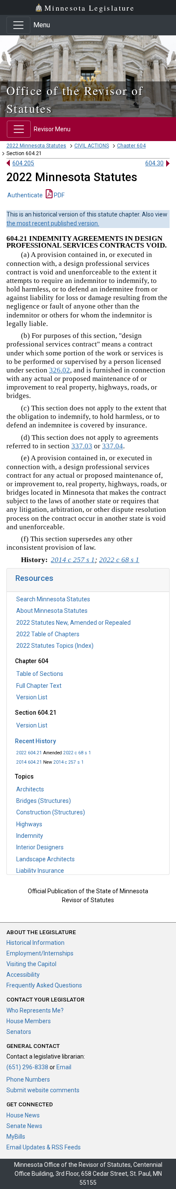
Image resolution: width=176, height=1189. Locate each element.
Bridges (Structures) (43, 800)
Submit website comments (42, 1090)
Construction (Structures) (50, 812)
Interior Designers (40, 847)
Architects (30, 789)
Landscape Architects (45, 859)
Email (63, 1067)
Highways (29, 824)
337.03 (81, 446)
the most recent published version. (52, 223)
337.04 (112, 446)
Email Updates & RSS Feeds (43, 1147)
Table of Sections (39, 673)
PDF (59, 195)
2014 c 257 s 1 (68, 762)
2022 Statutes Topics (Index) (55, 645)
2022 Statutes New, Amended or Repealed (73, 622)
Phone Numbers (28, 1079)
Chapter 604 (131, 146)
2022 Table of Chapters (47, 634)
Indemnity (29, 835)
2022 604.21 (29, 753)
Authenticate (25, 195)
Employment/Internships (39, 953)
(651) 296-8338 (27, 1067)
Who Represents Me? (35, 1010)
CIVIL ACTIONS (91, 146)
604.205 (23, 163)
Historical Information (35, 942)
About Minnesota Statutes (52, 610)
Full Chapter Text (39, 685)
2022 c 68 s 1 (77, 753)
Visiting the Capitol (31, 964)
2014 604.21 (29, 762)
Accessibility (23, 974)
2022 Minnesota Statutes (36, 146)
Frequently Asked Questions (44, 985)
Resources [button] (34, 578)
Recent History (35, 741)
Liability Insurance (40, 870)
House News (23, 1115)
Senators (18, 1031)
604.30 (154, 163)
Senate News (24, 1126)
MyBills (15, 1136)
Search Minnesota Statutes (53, 599)
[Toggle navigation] (18, 25)
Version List (31, 697)
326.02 (59, 370)
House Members (28, 1021)
